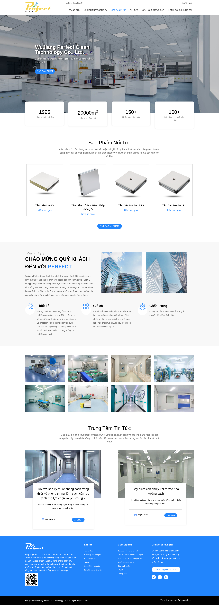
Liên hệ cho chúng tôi (93, 570)
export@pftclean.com (166, 569)
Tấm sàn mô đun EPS (131, 205)
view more (78, 520)
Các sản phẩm (118, 10)
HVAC (120, 570)
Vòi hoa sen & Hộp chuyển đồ (130, 558)
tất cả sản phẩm (109, 226)
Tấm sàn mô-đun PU (174, 205)
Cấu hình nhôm (124, 566)
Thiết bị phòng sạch (126, 562)
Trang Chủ (74, 10)
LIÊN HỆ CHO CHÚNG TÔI (180, 10)
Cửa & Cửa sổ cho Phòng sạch (130, 555)
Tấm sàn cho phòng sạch (128, 551)
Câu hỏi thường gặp (153, 10)
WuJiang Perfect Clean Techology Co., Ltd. (53, 601)
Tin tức (134, 10)
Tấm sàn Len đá (44, 205)
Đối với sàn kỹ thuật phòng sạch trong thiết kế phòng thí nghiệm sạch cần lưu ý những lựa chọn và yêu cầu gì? (63, 493)
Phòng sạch (45, 377)
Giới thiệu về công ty (95, 10)
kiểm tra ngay (45, 210)
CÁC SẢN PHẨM (45, 71)
